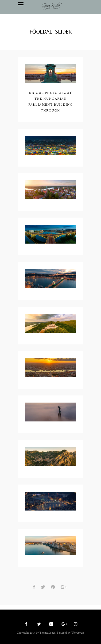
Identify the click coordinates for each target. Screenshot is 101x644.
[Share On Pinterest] (53, 587)
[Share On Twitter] (44, 587)
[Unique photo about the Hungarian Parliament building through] (51, 74)
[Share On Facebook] (35, 587)
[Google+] (63, 624)
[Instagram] (75, 624)
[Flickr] (50, 624)
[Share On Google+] (64, 587)
